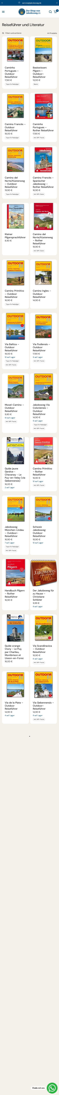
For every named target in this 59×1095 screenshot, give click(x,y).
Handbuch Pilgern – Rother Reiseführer (15, 593)
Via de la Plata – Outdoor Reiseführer (14, 705)
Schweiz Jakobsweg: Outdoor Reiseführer (39, 531)
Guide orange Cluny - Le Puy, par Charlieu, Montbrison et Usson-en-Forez (14, 652)
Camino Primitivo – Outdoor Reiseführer (14, 293)
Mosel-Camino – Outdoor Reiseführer (14, 407)
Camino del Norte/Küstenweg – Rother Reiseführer (43, 239)
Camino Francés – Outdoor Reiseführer (15, 127)
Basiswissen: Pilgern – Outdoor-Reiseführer (40, 72)
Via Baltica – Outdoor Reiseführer (12, 347)
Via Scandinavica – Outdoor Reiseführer (42, 648)
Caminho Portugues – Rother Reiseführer (43, 127)
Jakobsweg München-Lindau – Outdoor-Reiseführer (14, 531)
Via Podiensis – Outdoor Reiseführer (41, 347)
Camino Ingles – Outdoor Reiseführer (42, 293)
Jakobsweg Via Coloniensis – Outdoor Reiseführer (41, 409)
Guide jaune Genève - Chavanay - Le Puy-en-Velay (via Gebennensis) (15, 474)
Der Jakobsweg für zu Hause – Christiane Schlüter (43, 595)
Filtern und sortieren (13, 33)
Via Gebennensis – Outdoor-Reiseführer (43, 705)
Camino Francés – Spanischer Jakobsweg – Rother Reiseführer (43, 182)
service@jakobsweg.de (31, 3)
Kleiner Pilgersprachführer (15, 236)
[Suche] (50, 12)
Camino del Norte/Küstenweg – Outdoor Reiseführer (15, 182)
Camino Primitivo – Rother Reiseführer (42, 471)
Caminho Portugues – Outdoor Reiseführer (12, 72)
